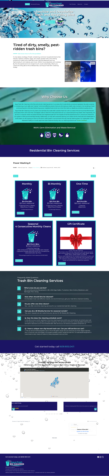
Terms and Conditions (10, 467)
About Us (80, 4)
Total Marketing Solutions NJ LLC (27, 472)
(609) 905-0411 (25, 457)
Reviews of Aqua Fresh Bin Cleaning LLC (21, 421)
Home (27, 4)
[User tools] (94, 168)
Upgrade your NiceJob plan (83, 431)
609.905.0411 (67, 346)
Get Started (50, 22)
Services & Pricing (35, 4)
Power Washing (36, 167)
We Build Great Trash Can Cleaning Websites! (45, 472)
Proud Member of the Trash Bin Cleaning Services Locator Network (20, 470)
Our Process (73, 4)
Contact (86, 4)
